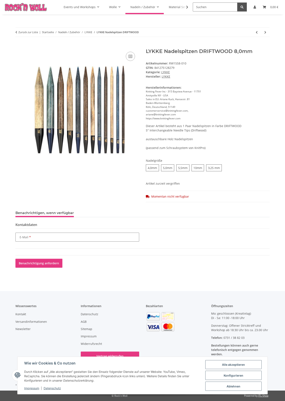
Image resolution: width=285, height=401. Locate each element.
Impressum (31, 388)
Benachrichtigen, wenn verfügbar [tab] (44, 213)
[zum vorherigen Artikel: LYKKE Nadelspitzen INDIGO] (256, 32)
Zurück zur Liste (28, 32)
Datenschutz (52, 388)
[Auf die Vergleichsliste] (130, 56)
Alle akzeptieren (233, 364)
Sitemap (86, 329)
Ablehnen (233, 386)
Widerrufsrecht (91, 344)
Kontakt (20, 314)
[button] (184, 7)
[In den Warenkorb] (18, 46)
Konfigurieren (233, 375)
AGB (84, 322)
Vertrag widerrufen (110, 356)
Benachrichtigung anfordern (39, 263)
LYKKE (165, 72)
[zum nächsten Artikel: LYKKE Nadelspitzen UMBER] (265, 32)
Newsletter (23, 329)
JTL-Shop (263, 395)
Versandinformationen (31, 322)
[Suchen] (242, 7)
